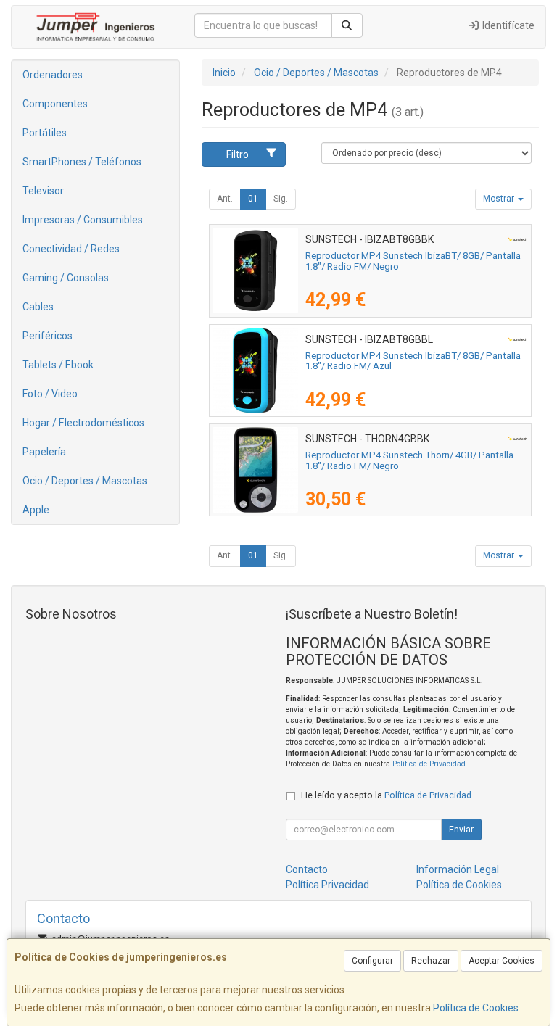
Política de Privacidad (429, 764)
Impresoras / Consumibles (82, 220)
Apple (35, 510)
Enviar (461, 829)
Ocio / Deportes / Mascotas (84, 481)
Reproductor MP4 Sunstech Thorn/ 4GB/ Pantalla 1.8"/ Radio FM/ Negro (409, 460)
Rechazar (430, 961)
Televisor (43, 190)
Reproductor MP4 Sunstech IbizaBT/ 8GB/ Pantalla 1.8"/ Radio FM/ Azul (413, 361)
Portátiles (44, 132)
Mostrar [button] (499, 199)
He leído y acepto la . (387, 795)
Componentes (55, 103)
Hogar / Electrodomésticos (83, 423)
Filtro (237, 154)
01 (253, 199)
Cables (38, 307)
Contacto (307, 869)
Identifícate (507, 25)
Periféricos (47, 336)
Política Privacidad (327, 884)
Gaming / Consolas (65, 278)
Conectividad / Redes (71, 249)
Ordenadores (52, 74)
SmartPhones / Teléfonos (81, 161)
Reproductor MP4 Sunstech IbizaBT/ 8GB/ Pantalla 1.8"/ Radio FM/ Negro (413, 261)
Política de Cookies (476, 1008)
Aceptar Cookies (502, 961)
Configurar (372, 961)
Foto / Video (50, 394)
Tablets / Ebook (58, 365)
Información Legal (457, 869)
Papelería (44, 452)
